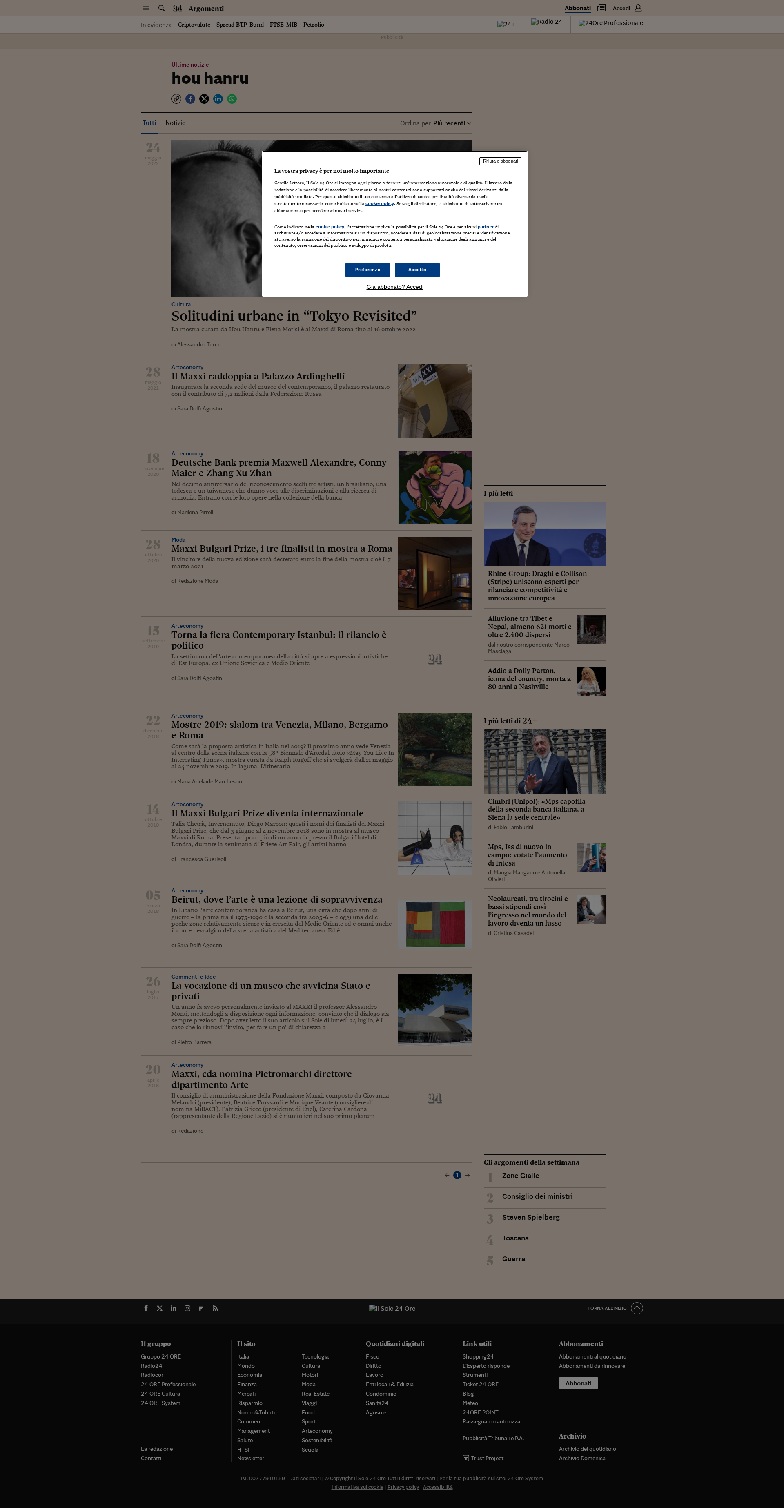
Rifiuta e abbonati (500, 160)
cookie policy (379, 203)
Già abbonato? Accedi (395, 286)
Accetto (417, 269)
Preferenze (368, 269)
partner (486, 226)
